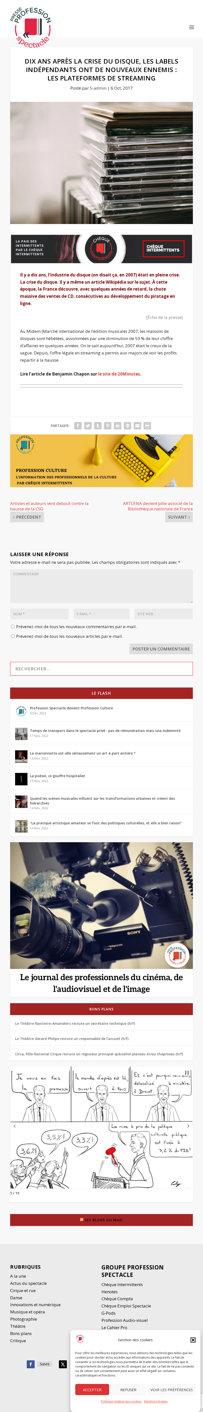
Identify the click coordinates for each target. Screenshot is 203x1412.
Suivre (45, 1364)
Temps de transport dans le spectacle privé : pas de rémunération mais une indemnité (105, 730)
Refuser (128, 1389)
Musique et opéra (27, 1312)
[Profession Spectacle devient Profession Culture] (21, 711)
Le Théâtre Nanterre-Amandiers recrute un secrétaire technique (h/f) (75, 1023)
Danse (16, 1297)
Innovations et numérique (35, 1304)
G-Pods (109, 1313)
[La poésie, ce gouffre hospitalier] (21, 779)
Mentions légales (156, 1401)
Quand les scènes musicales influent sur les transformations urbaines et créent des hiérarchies (102, 800)
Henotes (110, 1292)
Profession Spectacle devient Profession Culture (71, 708)
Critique (18, 1340)
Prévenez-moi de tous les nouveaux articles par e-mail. (69, 636)
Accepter (92, 1389)
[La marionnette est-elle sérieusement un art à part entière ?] (21, 756)
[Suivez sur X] (63, 1364)
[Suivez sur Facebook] (31, 1364)
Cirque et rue (23, 1290)
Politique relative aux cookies (121, 1401)
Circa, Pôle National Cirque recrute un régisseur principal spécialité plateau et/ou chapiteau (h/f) (99, 1054)
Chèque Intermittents (122, 1284)
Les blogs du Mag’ (104, 1220)
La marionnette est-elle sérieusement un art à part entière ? (82, 753)
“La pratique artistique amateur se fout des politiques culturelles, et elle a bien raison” (106, 823)
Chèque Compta (117, 1298)
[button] (193, 1339)
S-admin (98, 88)
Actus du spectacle (28, 1283)
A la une (18, 1276)
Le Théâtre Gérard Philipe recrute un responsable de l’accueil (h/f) (71, 1038)
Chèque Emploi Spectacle (126, 1306)
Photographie (23, 1319)
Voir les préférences (172, 1389)
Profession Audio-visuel (125, 1320)
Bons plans (101, 1009)
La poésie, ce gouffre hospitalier (57, 775)
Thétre (18, 1326)
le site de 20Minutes (119, 374)
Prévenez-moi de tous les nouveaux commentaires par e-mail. (76, 626)
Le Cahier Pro (114, 1327)
